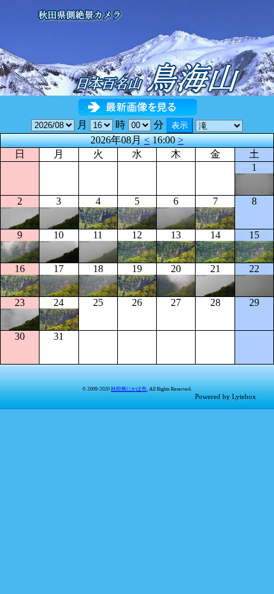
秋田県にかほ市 (129, 389)
